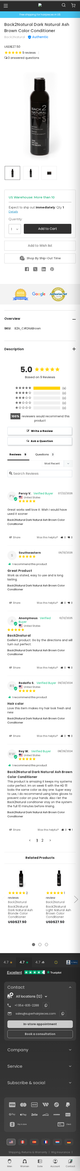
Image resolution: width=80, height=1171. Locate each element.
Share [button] (16, 537)
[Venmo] (56, 1114)
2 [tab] (39, 944)
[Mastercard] (23, 1104)
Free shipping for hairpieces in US (40, 14)
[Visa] (12, 1104)
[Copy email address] (62, 1014)
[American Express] (34, 1104)
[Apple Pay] (23, 1114)
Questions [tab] (42, 454)
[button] (63, 537)
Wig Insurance (60, 1152)
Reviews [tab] (15, 454)
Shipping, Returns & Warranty (28, 1152)
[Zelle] (34, 1114)
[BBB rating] (72, 962)
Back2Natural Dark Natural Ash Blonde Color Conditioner (20, 912)
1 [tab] (33, 944)
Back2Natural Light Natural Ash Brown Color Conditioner (58, 912)
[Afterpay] (56, 1104)
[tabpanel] (21, 905)
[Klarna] (68, 1114)
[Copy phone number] (46, 1005)
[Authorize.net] (56, 962)
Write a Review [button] (42, 431)
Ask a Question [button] (42, 441)
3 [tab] (46, 944)
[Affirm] (45, 1114)
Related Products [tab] (40, 858)
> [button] (50, 840)
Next (76, 899)
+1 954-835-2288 (27, 1005)
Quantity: (15, 219)
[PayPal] (68, 1104)
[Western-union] (45, 1104)
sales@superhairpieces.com (36, 1014)
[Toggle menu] (5, 5)
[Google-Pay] (12, 1114)
